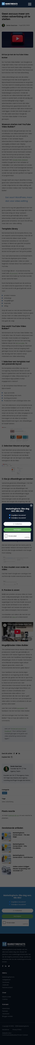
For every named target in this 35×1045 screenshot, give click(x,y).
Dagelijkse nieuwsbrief (18, 515)
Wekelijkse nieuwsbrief (18, 518)
